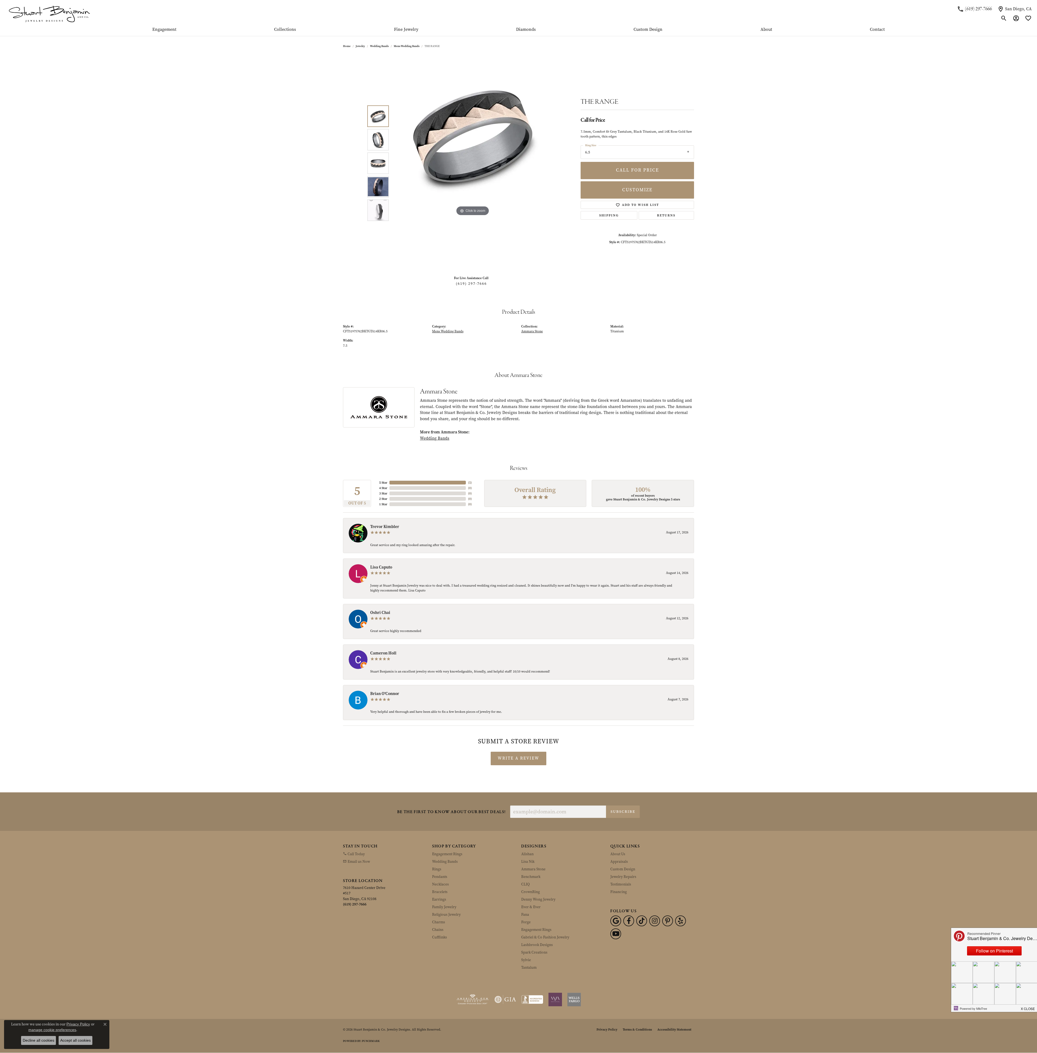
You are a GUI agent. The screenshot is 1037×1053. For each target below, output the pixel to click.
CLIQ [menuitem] (525, 884)
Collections (285, 29)
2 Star (383, 499)
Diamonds (526, 29)
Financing (618, 891)
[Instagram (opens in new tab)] (654, 920)
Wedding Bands (379, 46)
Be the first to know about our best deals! (451, 812)
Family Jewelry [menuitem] (444, 907)
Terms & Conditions (637, 1029)
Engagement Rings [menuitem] (447, 854)
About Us (617, 854)
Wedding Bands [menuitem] (445, 861)
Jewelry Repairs (623, 876)
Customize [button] (637, 190)
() (470, 482)
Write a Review (518, 758)
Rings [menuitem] (436, 869)
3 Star (383, 493)
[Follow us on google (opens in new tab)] (615, 920)
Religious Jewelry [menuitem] (446, 914)
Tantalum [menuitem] (529, 967)
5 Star (383, 482)
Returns (666, 215)
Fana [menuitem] (525, 914)
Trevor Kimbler (384, 526)
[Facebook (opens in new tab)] (628, 920)
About (766, 29)
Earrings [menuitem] (439, 899)
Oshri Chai (380, 612)
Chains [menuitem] (437, 929)
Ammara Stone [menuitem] (533, 869)
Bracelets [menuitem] (439, 891)
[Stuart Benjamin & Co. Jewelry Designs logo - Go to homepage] (49, 13)
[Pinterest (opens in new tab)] (667, 920)
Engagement (164, 29)
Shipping (609, 215)
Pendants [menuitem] (439, 876)
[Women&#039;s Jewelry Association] (555, 999)
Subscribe (623, 811)
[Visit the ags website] (472, 999)
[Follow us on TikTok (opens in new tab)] (641, 920)
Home (347, 46)
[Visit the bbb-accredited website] (532, 999)
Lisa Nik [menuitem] (527, 861)
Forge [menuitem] (526, 922)
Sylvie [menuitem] (526, 959)
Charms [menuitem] (438, 922)
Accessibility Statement (674, 1029)
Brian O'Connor (384, 693)
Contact (877, 29)
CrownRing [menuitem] (530, 891)
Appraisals (619, 861)
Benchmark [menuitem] (530, 876)
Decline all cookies (38, 1040)
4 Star (383, 488)
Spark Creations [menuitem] (534, 952)
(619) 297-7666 (471, 283)
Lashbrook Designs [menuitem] (537, 944)
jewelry (360, 46)
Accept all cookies (75, 1040)
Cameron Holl (383, 653)
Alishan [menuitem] (527, 854)
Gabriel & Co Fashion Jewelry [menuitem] (545, 937)
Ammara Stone (532, 331)
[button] (1004, 18)
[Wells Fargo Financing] (574, 999)
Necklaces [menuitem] (440, 884)
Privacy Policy (607, 1029)
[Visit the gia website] (505, 999)
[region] (473, 163)
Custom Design (648, 29)
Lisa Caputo (381, 567)
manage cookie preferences (52, 1030)
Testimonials (620, 884)
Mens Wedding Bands (406, 46)
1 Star (383, 504)
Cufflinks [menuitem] (439, 937)
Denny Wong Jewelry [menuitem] (538, 899)
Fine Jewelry (406, 29)
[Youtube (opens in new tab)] (615, 933)
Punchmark (371, 1041)
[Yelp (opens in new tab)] (680, 920)
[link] (974, 9)
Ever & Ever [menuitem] (531, 907)
